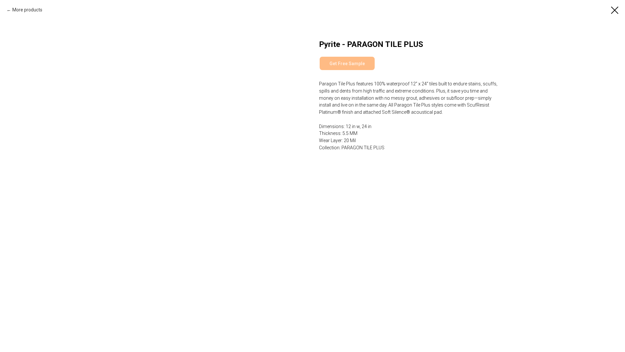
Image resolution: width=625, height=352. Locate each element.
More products (27, 9)
